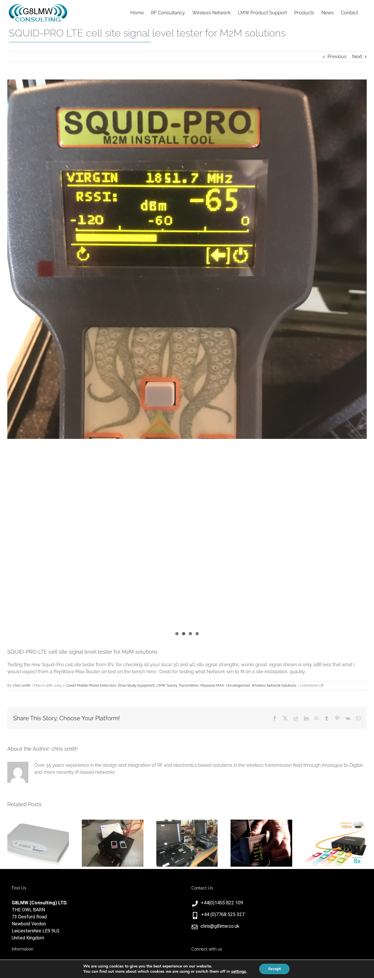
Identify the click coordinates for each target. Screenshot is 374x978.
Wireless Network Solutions (274, 685)
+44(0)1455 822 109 (222, 903)
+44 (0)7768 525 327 (223, 914)
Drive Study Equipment (136, 685)
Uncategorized (238, 685)
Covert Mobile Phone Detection (90, 685)
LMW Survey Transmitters (178, 685)
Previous (337, 56)
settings (238, 971)
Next (357, 56)
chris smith (21, 685)
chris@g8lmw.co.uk (219, 926)
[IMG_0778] (187, 259)
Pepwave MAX (212, 685)
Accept (274, 969)
